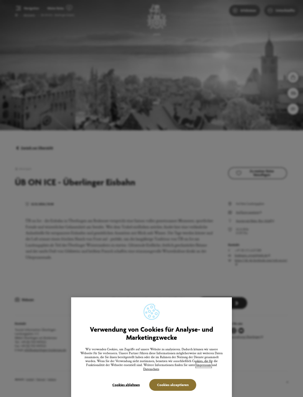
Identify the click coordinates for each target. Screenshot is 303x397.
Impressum (203, 365)
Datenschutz (151, 369)
